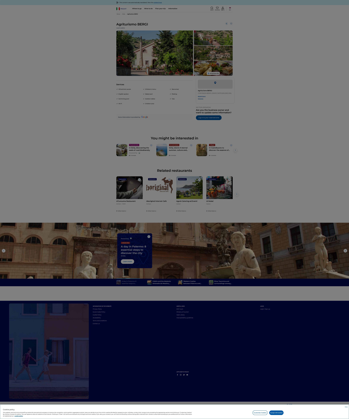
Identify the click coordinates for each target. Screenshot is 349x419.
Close (346, 406)
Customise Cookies (260, 413)
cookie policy (18, 416)
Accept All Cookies (276, 413)
